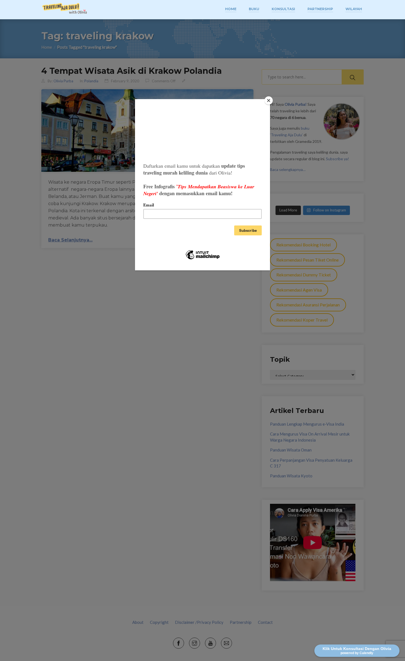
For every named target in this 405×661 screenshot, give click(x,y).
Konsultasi (283, 9)
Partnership (320, 9)
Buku (254, 9)
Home (230, 9)
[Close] (268, 100)
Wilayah (353, 9)
